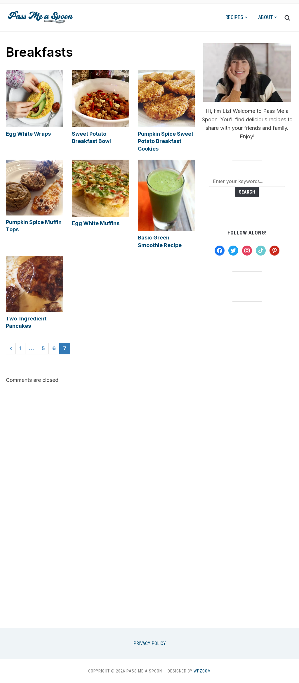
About (265, 17)
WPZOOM (202, 671)
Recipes (234, 17)
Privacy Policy (149, 643)
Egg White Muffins (95, 223)
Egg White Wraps (28, 134)
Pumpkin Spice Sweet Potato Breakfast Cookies (165, 141)
